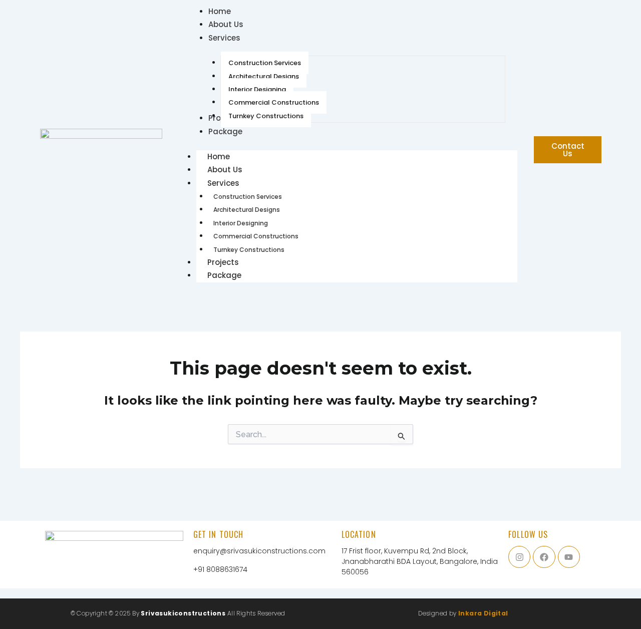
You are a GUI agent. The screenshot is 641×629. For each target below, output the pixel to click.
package (224, 275)
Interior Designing (240, 223)
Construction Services (247, 196)
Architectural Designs (246, 209)
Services (223, 183)
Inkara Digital (483, 613)
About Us (224, 169)
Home (218, 156)
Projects (223, 262)
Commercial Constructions (255, 236)
